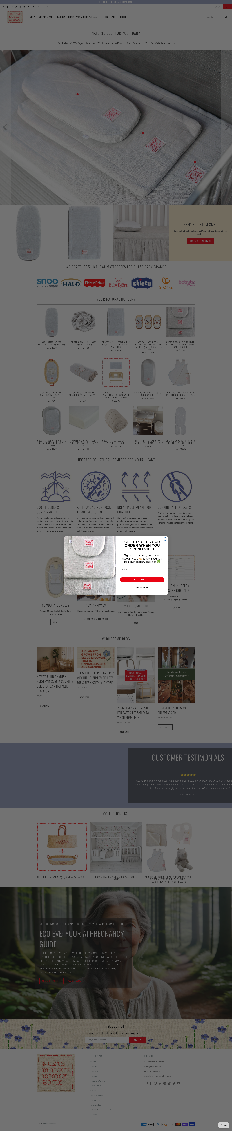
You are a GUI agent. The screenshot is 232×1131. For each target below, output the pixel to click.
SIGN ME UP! (142, 580)
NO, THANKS (142, 588)
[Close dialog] (165, 539)
